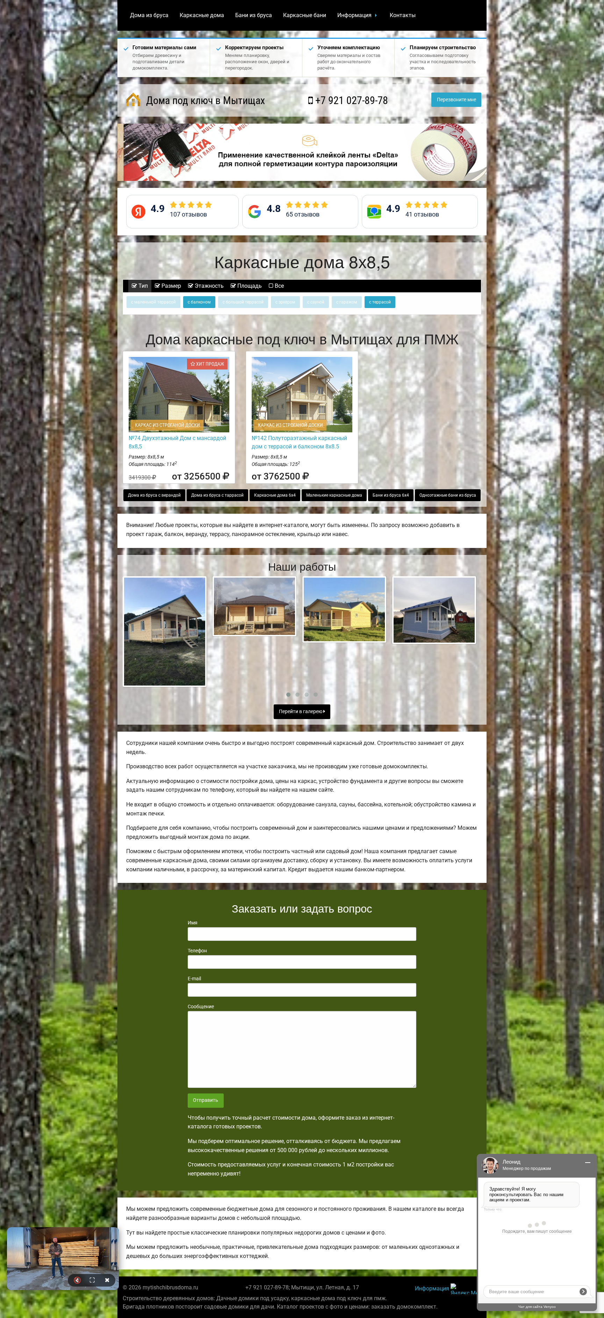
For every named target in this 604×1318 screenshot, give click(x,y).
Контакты (403, 15)
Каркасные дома (202, 15)
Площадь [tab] (249, 286)
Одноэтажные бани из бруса (447, 495)
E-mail (194, 978)
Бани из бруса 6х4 (391, 495)
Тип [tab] (142, 286)
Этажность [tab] (208, 286)
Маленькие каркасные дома (334, 495)
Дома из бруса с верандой (154, 495)
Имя (192, 922)
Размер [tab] (170, 286)
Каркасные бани (304, 15)
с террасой (380, 302)
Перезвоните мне (456, 100)
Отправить (205, 1100)
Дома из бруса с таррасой (217, 495)
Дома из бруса (149, 15)
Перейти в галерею (301, 712)
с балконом (199, 302)
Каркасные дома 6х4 (275, 495)
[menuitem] (149, 15)
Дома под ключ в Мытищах (204, 100)
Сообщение (201, 1006)
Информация (354, 15)
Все (278, 286)
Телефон (197, 950)
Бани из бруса (253, 15)
